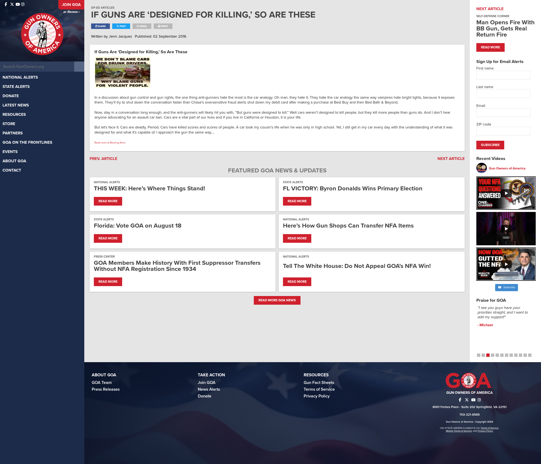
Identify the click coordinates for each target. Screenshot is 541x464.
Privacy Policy (317, 396)
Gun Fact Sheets (319, 382)
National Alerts (20, 77)
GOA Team (102, 382)
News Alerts (209, 389)
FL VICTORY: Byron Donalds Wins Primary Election (352, 188)
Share (101, 26)
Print (164, 26)
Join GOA (71, 4)
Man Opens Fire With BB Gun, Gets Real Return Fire (505, 28)
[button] (478, 355)
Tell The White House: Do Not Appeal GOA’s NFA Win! (357, 266)
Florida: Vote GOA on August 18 (138, 225)
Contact (12, 170)
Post (122, 26)
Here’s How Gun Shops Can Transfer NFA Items (348, 225)
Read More (107, 201)
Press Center (104, 256)
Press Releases (106, 389)
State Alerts (16, 86)
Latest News (16, 105)
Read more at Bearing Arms (110, 142)
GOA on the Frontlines (27, 142)
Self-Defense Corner (492, 16)
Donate (11, 96)
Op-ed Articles (102, 8)
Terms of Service (319, 389)
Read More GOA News (277, 300)
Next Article (451, 158)
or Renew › (71, 12)
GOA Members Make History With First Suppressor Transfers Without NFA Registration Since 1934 (177, 266)
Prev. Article (103, 158)
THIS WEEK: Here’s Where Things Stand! (149, 188)
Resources (14, 114)
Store (9, 123)
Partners (13, 133)
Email (143, 26)
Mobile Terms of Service (459, 430)
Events (10, 151)
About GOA (14, 161)
